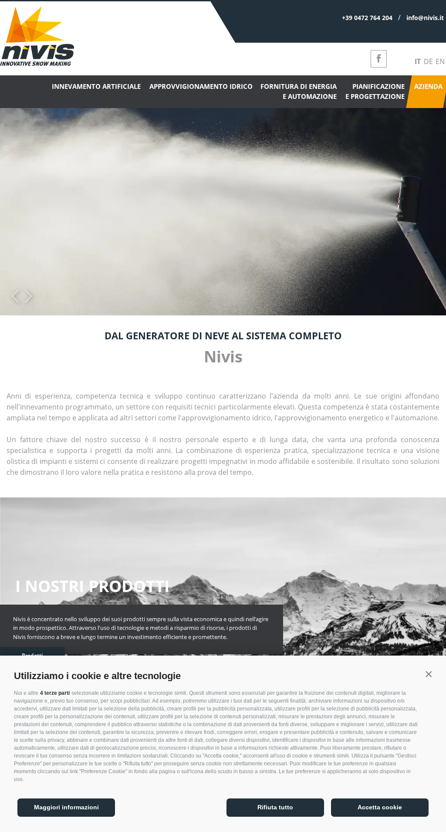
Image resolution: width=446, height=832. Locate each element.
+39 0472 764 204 (367, 18)
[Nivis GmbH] (37, 63)
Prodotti (32, 655)
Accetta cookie (380, 807)
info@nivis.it (425, 18)
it (418, 61)
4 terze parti (55, 693)
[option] (223, 206)
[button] (428, 673)
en (440, 61)
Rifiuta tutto (275, 807)
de (428, 61)
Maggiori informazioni (66, 807)
